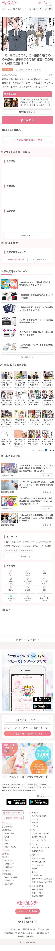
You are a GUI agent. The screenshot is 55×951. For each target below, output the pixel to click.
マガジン (35, 823)
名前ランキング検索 (39, 816)
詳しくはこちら (43, 796)
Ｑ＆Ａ (7, 850)
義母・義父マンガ (13, 546)
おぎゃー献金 (37, 893)
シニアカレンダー (38, 865)
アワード (35, 819)
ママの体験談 (26, 550)
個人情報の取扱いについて (39, 929)
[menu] (51, 3)
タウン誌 (35, 826)
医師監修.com (37, 875)
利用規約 (21, 936)
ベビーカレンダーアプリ (41, 847)
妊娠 (49, 546)
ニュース (11, 9)
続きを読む (27, 120)
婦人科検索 (9, 884)
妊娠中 (7, 837)
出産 (8, 550)
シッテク (35, 868)
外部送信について (10, 933)
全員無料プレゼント (39, 837)
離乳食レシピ (9, 860)
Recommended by (38, 450)
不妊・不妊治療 (10, 847)
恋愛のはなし (10, 94)
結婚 (38, 69)
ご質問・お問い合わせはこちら (27, 733)
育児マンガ (29, 541)
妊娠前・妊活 (9, 833)
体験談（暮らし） (25, 69)
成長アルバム (9, 870)
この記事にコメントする (30, 139)
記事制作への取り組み (14, 812)
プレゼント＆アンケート (41, 833)
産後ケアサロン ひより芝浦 (41, 882)
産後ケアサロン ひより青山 (41, 879)
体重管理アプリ (37, 851)
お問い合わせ (30, 936)
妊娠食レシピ (9, 864)
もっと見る (26, 235)
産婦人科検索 (9, 880)
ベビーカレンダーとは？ (12, 929)
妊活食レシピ (9, 867)
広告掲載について (42, 933)
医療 (15, 550)
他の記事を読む (25, 111)
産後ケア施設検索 (11, 877)
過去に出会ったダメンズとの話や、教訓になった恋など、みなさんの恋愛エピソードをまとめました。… (35, 102)
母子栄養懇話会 (37, 896)
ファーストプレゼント (40, 840)
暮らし (20, 9)
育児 (6, 843)
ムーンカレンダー (38, 858)
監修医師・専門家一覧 (14, 818)
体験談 (7, 853)
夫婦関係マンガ (44, 541)
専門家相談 (8, 826)
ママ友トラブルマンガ (34, 546)
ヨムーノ (35, 872)
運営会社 (26, 929)
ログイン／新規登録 (27, 911)
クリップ (48, 475)
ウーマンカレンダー (39, 862)
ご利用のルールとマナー (27, 719)
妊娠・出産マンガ (13, 541)
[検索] (45, 3)
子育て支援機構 (37, 889)
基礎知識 (7, 830)
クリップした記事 (27, 639)
